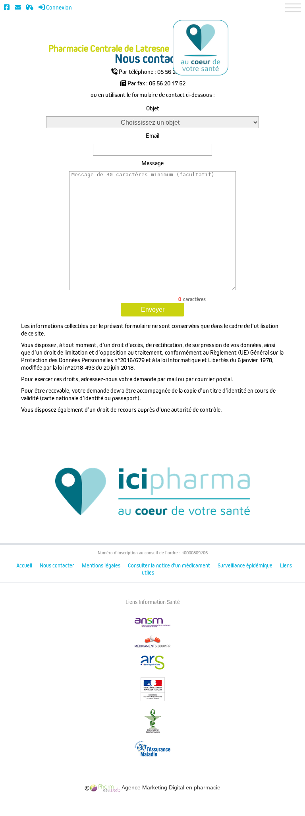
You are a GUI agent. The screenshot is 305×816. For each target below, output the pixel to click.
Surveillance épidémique (245, 566)
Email (152, 136)
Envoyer (152, 309)
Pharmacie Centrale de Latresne (108, 49)
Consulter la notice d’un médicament (169, 566)
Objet (152, 108)
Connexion (58, 7)
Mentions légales (101, 566)
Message (152, 163)
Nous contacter (57, 566)
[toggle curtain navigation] (293, 8)
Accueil (24, 566)
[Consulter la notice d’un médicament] (29, 7)
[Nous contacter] (18, 7)
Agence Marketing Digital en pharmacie (170, 787)
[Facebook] (7, 7)
